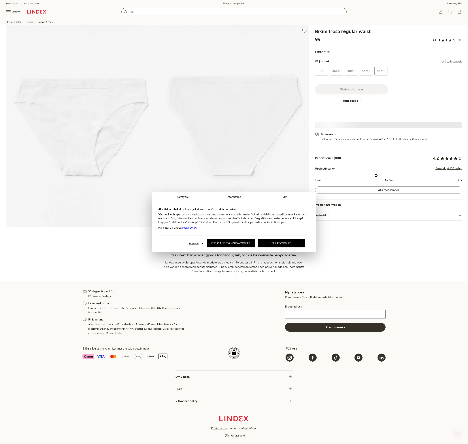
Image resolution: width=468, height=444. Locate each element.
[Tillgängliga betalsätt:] (132, 357)
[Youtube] (358, 358)
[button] (81, 126)
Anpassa (194, 243)
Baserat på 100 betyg (448, 168)
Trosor (29, 22)
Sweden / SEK (454, 3)
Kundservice (12, 3)
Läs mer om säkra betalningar (130, 348)
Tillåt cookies (281, 243)
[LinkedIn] (382, 358)
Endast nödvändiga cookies (230, 243)
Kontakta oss (219, 428)
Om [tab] (285, 197)
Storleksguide (453, 61)
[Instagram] (290, 358)
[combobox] (234, 11)
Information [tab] (234, 197)
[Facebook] (313, 358)
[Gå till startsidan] (36, 11)
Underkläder (13, 22)
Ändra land (238, 435)
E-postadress (294, 306)
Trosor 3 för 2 (45, 22)
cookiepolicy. (189, 227)
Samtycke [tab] (183, 197)
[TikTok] (336, 358)
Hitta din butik (31, 3)
